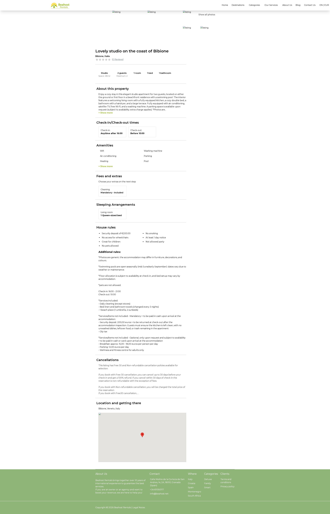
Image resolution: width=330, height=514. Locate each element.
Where (192, 473)
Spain (191, 487)
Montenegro (194, 491)
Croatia (191, 483)
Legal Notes (139, 507)
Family (207, 483)
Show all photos (207, 14)
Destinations (238, 5)
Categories (254, 5)
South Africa (194, 496)
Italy (190, 479)
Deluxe (208, 479)
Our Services (271, 5)
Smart (207, 487)
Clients (224, 473)
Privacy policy (227, 486)
